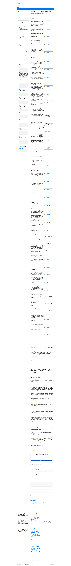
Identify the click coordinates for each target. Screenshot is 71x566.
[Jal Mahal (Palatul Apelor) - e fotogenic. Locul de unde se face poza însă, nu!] (48, 175)
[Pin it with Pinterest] (37, 465)
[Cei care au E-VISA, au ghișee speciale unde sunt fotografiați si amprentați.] (48, 55)
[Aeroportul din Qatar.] (48, 31)
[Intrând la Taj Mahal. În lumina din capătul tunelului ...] (48, 217)
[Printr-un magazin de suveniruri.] (48, 314)
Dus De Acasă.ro (21, 3)
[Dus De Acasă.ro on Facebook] (49, 3)
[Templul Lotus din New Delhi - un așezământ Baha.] (48, 277)
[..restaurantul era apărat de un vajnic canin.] (48, 128)
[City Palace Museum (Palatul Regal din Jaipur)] (48, 152)
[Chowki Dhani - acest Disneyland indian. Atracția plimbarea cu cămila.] (48, 192)
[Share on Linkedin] (39, 465)
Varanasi (47, 521)
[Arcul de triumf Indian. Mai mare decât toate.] (48, 285)
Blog (39, 13)
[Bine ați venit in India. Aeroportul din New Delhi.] (48, 39)
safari (44, 518)
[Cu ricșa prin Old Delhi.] (48, 330)
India (40, 13)
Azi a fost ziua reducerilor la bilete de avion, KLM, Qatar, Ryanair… (35, 518)
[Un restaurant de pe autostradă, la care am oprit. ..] (48, 120)
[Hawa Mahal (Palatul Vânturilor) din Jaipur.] (48, 136)
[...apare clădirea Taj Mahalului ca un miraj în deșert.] (48, 225)
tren (45, 520)
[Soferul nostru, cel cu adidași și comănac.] (48, 112)
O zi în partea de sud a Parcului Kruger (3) (35, 512)
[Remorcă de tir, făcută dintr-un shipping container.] (48, 97)
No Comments (43, 13)
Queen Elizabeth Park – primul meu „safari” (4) (35, 558)
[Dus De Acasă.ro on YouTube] (52, 3)
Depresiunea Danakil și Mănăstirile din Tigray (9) (35, 527)
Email (31, 491)
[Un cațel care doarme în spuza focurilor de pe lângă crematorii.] (48, 261)
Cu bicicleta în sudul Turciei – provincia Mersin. (35, 546)
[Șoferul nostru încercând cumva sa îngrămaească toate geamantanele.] (48, 72)
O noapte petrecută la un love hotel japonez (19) (35, 541)
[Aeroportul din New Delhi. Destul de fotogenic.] (48, 47)
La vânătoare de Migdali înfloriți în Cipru (22, 26)
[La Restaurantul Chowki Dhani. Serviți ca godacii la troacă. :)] (48, 184)
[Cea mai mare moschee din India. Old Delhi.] (48, 344)
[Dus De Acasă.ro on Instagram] (53, 3)
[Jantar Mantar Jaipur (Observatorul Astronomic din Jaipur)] (48, 144)
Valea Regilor (44, 521)
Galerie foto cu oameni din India (35, 469)
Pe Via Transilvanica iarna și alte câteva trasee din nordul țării (23, 35)
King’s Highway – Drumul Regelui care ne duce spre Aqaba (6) (35, 552)
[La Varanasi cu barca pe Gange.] (48, 233)
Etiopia (45, 513)
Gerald (20, 145)
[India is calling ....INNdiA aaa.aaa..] (48, 293)
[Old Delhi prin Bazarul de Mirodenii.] (48, 337)
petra (46, 517)
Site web (32, 494)
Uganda (50, 520)
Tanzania (44, 519)
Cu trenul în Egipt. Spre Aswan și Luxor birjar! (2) (35, 532)
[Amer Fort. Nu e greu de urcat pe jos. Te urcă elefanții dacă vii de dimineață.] (48, 167)
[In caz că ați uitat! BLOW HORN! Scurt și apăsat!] (48, 200)
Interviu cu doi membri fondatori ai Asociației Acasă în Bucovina (23, 43)
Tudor (19, 97)
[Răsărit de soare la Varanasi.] (48, 254)
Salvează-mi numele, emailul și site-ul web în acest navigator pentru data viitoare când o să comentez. (41, 498)
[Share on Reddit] (35, 465)
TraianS (32, 13)
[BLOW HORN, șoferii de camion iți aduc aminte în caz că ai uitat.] (48, 89)
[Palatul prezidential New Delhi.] (48, 300)
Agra (50, 510)
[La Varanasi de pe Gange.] (48, 240)
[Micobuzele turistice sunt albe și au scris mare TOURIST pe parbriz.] (48, 64)
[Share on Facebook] (31, 465)
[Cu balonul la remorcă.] (48, 105)
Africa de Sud (46, 510)
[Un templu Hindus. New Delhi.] (48, 307)
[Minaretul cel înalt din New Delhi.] (48, 270)
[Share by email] (41, 465)
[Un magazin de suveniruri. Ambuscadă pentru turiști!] (48, 321)
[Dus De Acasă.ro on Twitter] (50, 3)
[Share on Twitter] (33, 465)
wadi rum (47, 522)
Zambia (50, 522)
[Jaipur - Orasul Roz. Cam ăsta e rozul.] (48, 160)
